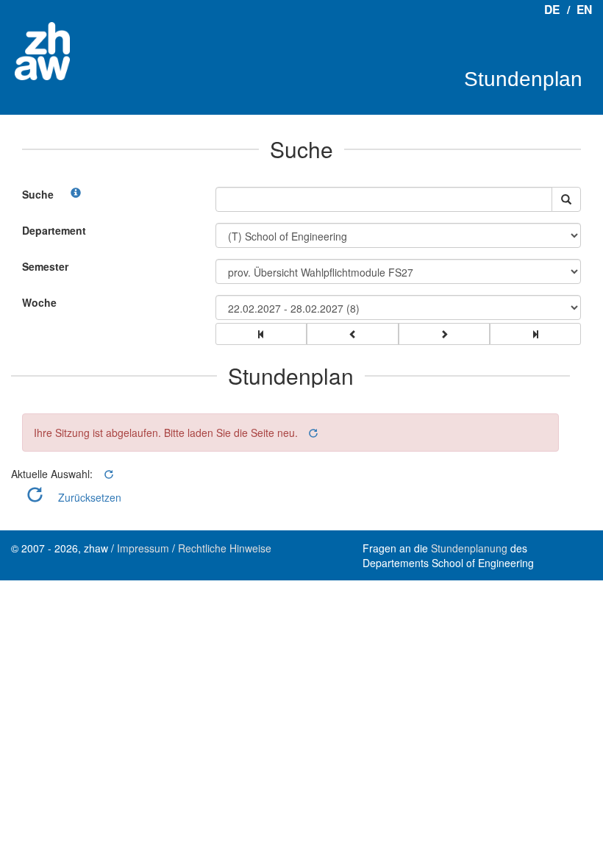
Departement (54, 230)
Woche (39, 302)
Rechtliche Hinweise (224, 548)
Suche (38, 194)
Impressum (143, 548)
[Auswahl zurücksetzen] (312, 433)
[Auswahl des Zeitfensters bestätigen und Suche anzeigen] (566, 199)
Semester (45, 266)
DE (552, 9)
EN (584, 9)
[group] (261, 334)
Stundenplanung (469, 548)
